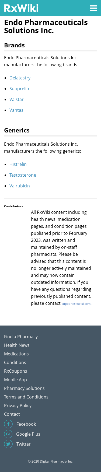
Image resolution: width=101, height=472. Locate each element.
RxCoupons (15, 371)
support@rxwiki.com (76, 304)
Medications (16, 354)
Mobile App (15, 380)
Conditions (15, 362)
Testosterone (22, 175)
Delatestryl (20, 78)
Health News (17, 345)
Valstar (16, 99)
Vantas (16, 110)
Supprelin (19, 89)
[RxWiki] (21, 7)
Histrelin (18, 164)
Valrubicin (19, 186)
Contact (12, 414)
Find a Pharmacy (21, 337)
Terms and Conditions (26, 397)
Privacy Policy (18, 405)
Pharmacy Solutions (24, 388)
